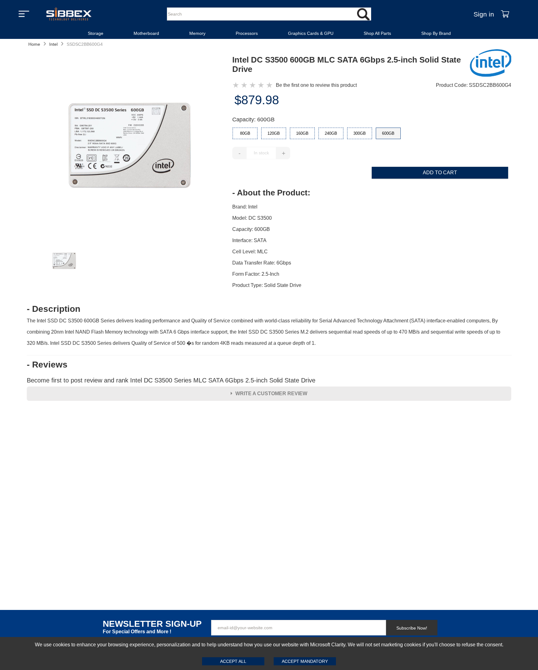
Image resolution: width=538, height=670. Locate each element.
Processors (247, 33)
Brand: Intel (244, 206)
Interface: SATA (249, 240)
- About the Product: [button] (271, 193)
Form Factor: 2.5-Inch (255, 274)
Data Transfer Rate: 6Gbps (261, 262)
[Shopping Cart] (505, 14)
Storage (95, 33)
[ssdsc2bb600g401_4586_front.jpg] (130, 146)
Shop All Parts (377, 33)
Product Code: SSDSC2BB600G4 (473, 85)
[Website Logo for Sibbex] (68, 14)
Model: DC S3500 (252, 218)
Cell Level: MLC (250, 251)
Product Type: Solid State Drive (266, 285)
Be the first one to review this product (316, 85)
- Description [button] (53, 309)
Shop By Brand (436, 33)
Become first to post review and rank (171, 380)
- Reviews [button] (47, 365)
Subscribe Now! (411, 627)
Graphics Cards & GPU (310, 33)
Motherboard (146, 33)
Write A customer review (271, 393)
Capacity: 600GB (253, 119)
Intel (53, 44)
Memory (197, 33)
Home (34, 44)
